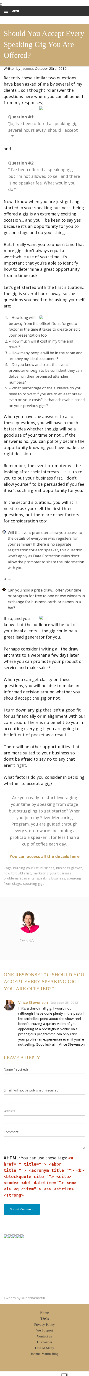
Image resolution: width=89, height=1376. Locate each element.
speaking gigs (33, 883)
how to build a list (17, 873)
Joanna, (28, 68)
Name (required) (16, 1069)
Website (10, 1111)
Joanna (26, 940)
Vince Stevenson (33, 1002)
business (47, 867)
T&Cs (44, 1318)
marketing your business (52, 873)
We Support (44, 1330)
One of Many (44, 1348)
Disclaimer (44, 1342)
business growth (69, 867)
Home (44, 1313)
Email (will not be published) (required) (32, 1090)
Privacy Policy (44, 1324)
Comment (11, 1132)
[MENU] (5, 11)
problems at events (19, 878)
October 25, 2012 (64, 1002)
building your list (26, 867)
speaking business (51, 878)
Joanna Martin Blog (45, 1354)
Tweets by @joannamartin (24, 1297)
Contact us (44, 1336)
